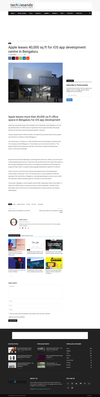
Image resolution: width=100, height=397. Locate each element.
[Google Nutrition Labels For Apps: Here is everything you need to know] (35, 263)
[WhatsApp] (20, 58)
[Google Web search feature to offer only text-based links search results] (35, 245)
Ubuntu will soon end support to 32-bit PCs (19, 210)
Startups (70, 13)
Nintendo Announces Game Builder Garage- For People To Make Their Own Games (53, 272)
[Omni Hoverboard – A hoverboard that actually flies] (41, 365)
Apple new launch (21, 204)
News (12, 13)
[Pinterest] (17, 58)
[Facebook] (9, 58)
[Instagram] (72, 383)
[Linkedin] (24, 58)
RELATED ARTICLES (14, 235)
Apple (14, 204)
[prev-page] (9, 276)
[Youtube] (72, 387)
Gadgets (38, 13)
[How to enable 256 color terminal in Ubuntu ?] (41, 357)
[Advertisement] (63, 5)
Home (9, 41)
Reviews (54, 13)
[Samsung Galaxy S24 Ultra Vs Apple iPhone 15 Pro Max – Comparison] (12, 357)
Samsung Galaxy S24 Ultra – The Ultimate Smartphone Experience (25, 365)
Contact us (89, 395)
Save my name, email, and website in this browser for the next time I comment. (30, 313)
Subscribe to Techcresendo (77, 85)
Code (61, 13)
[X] (13, 58)
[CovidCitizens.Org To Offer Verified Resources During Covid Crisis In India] (54, 245)
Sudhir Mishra (13, 54)
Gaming (46, 13)
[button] (90, 13)
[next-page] (12, 276)
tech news (34, 204)
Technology (40, 204)
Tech (30, 13)
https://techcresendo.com (24, 221)
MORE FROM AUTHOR (27, 235)
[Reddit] (89, 383)
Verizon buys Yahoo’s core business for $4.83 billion (51, 211)
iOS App (28, 204)
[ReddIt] (27, 58)
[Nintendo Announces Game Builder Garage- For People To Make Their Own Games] (54, 263)
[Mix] (23, 228)
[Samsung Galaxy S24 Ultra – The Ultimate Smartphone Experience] (12, 365)
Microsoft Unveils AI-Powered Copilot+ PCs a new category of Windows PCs (15, 253)
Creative (78, 13)
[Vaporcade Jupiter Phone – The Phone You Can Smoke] (41, 350)
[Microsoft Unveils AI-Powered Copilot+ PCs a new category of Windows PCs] (16, 245)
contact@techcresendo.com (43, 389)
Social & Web (22, 13)
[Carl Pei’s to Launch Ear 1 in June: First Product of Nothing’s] (16, 263)
